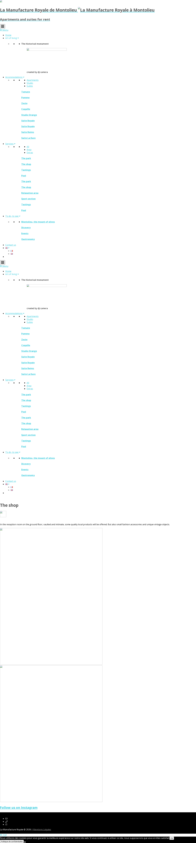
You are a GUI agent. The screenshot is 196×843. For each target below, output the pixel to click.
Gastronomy (28, 239)
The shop (26, 164)
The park (26, 158)
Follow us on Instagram (18, 807)
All (28, 146)
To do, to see (12, 216)
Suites (30, 85)
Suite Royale (28, 120)
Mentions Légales (42, 829)
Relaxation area (29, 193)
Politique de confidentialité (12, 841)
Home (8, 35)
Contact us (10, 244)
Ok (172, 838)
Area (29, 149)
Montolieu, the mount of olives (38, 221)
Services (9, 143)
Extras (30, 152)
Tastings (26, 169)
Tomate (25, 91)
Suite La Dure (28, 138)
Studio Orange (29, 114)
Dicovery (26, 227)
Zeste (24, 103)
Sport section (28, 198)
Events (24, 233)
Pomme (25, 97)
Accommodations (14, 77)
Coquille (25, 109)
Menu (5, 30)
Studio (30, 83)
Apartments (33, 80)
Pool (23, 175)
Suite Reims (27, 132)
